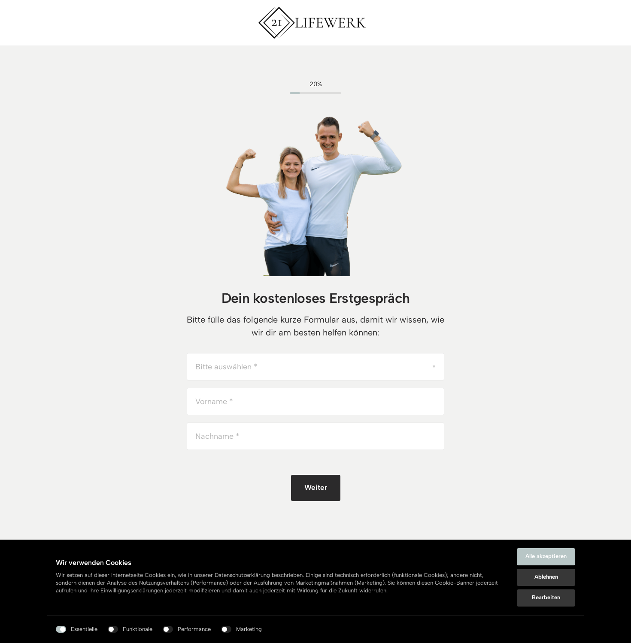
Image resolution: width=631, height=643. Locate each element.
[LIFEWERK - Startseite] (312, 22)
